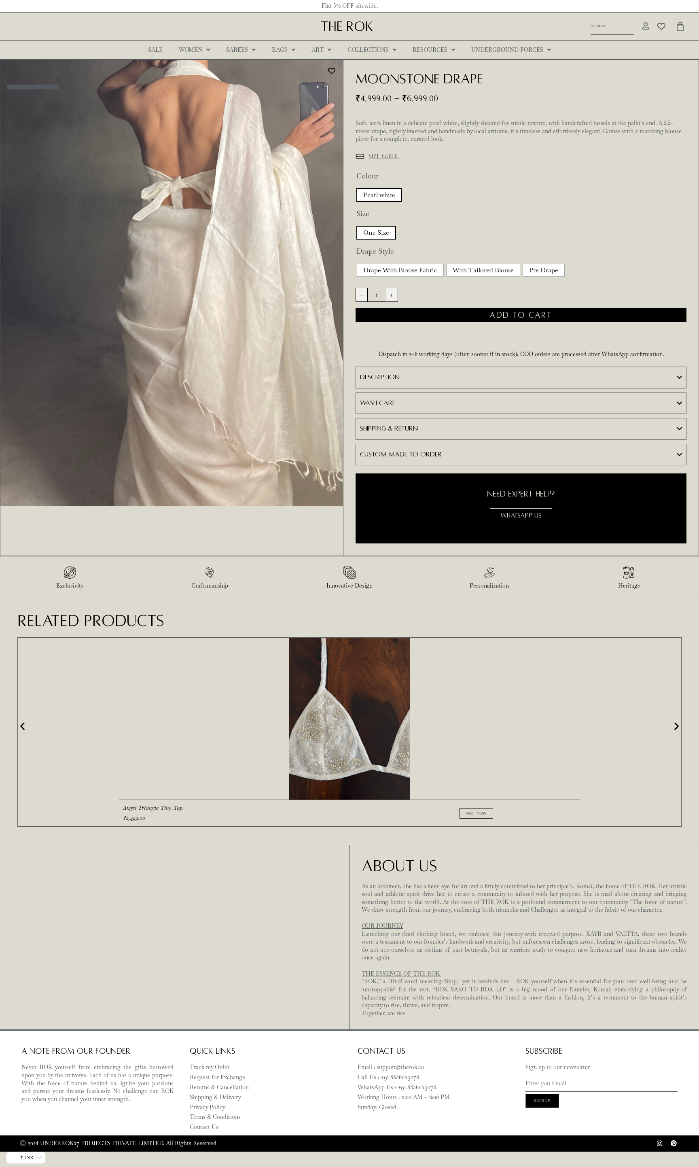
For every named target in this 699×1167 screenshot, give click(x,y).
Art (317, 49)
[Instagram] (659, 1143)
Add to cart (520, 315)
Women (190, 49)
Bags (280, 49)
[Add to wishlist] (332, 71)
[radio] (379, 195)
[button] (22, 726)
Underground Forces (507, 49)
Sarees (237, 49)
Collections (368, 49)
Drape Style (375, 251)
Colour (367, 176)
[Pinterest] (673, 1143)
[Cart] (680, 26)
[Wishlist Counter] (661, 26)
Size (362, 213)
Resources (430, 49)
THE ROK (346, 26)
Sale (155, 49)
